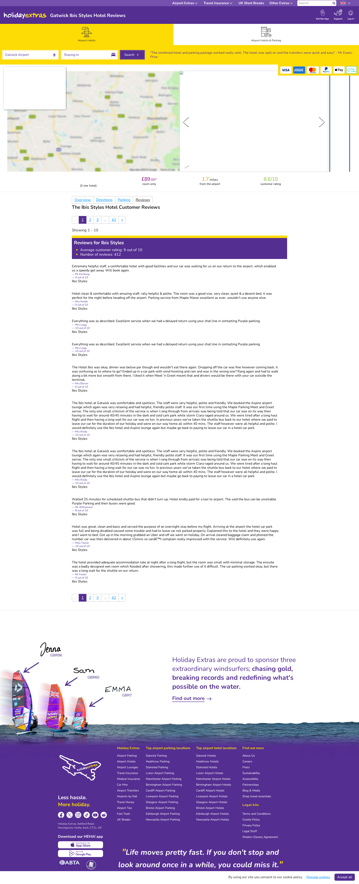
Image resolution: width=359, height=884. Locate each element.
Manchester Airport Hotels (213, 779)
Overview (83, 199)
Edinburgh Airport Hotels (212, 814)
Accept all (344, 877)
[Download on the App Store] (80, 844)
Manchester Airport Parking (163, 779)
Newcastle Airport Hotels (212, 820)
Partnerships (250, 785)
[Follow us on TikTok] (87, 815)
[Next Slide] (322, 121)
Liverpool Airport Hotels (212, 796)
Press (246, 767)
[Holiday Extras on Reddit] (104, 815)
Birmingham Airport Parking (164, 785)
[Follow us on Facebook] (61, 815)
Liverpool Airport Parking (162, 796)
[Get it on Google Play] (80, 853)
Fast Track (123, 814)
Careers (247, 761)
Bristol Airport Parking (160, 808)
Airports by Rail (127, 796)
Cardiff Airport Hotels (210, 790)
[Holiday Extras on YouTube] (95, 815)
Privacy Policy (251, 825)
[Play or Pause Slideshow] (187, 165)
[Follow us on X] (69, 815)
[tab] (86, 34)
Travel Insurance (127, 773)
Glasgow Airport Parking (162, 802)
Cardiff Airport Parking (160, 790)
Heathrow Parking (158, 761)
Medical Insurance (128, 779)
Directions (104, 199)
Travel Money (125, 802)
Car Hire (122, 785)
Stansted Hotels (206, 767)
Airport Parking (127, 756)
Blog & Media (251, 790)
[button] (339, 122)
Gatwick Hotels (206, 756)
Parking (124, 199)
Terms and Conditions (256, 814)
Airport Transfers (128, 790)
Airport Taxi (124, 808)
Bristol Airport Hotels (210, 808)
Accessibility (250, 779)
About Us (248, 756)
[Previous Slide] (186, 121)
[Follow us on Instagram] (78, 815)
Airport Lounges (127, 767)
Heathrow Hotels (207, 761)
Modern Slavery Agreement (260, 837)
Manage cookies (318, 877)
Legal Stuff (249, 831)
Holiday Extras (25, 15)
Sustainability (251, 773)
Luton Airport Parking (160, 773)
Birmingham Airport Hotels (213, 785)
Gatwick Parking (156, 756)
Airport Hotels (126, 761)
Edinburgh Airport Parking (163, 814)
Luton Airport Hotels (209, 773)
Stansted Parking (157, 767)
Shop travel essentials (256, 796)
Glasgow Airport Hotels (211, 802)
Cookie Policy (251, 820)
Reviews (143, 199)
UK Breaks (123, 820)
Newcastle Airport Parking (163, 820)
